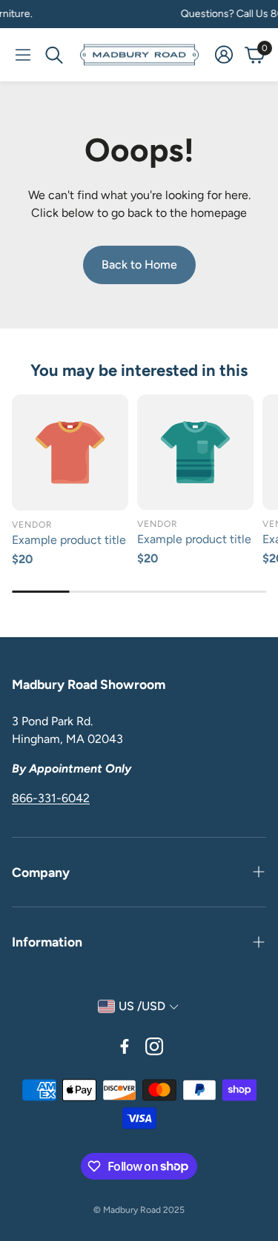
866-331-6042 (51, 798)
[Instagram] (154, 1046)
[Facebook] (124, 1046)
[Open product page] (70, 452)
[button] (23, 54)
